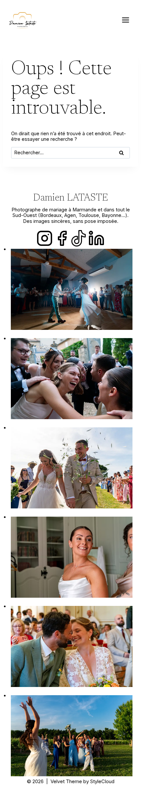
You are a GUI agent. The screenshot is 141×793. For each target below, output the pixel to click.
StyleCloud (102, 781)
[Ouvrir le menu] (126, 20)
